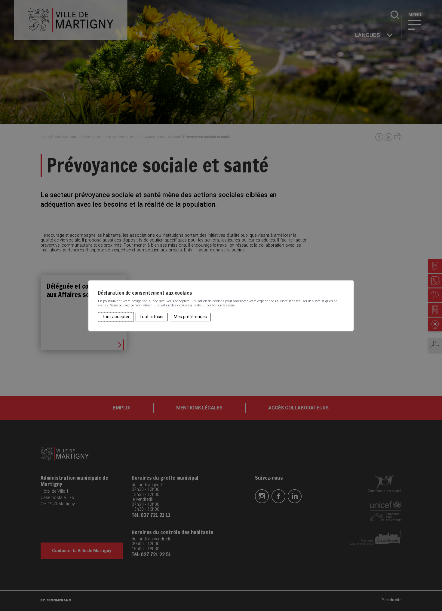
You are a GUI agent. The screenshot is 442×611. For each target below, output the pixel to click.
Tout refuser (152, 316)
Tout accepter (116, 316)
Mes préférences (190, 316)
